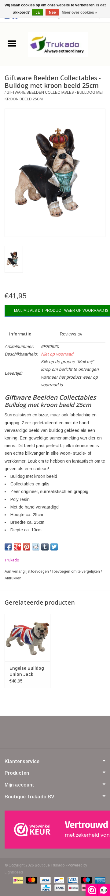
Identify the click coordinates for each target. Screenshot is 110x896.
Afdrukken (13, 578)
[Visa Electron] (72, 880)
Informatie (20, 334)
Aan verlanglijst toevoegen (27, 571)
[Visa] (45, 880)
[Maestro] (86, 880)
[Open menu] (12, 43)
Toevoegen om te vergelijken (76, 571)
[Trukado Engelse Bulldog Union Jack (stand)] (27, 638)
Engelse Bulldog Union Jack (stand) (26, 671)
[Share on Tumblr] (45, 546)
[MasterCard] (31, 880)
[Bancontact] (58, 880)
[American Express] (99, 880)
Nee (52, 12)
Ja (37, 12)
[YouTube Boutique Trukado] (66, 734)
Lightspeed (14, 872)
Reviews (71, 334)
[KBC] (45, 887)
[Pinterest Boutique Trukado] (55, 734)
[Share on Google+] (17, 546)
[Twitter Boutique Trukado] (44, 734)
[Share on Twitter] (54, 546)
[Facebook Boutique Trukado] (33, 734)
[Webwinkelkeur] (55, 830)
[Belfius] (72, 887)
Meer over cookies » (79, 12)
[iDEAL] (17, 880)
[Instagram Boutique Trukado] (77, 734)
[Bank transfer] (59, 887)
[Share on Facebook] (8, 546)
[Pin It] (26, 546)
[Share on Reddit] (35, 546)
